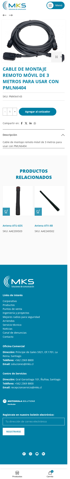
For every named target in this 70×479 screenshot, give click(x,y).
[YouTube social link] (37, 453)
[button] (6, 212)
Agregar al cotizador (37, 111)
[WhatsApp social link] (35, 123)
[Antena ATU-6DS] (18, 201)
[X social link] (26, 123)
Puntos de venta (12, 309)
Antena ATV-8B (44, 225)
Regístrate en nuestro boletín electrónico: (28, 414)
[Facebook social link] (21, 123)
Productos (9, 305)
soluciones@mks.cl (22, 364)
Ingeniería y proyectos (16, 313)
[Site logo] (14, 5)
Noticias (7, 328)
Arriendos (9, 321)
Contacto (8, 336)
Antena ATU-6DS (13, 225)
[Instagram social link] (30, 453)
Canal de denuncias (15, 332)
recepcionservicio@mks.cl (26, 387)
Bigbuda (17, 468)
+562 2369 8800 (24, 360)
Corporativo (10, 301)
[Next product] (11, 15)
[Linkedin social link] (30, 123)
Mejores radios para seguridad (21, 317)
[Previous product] (4, 15)
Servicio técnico (12, 324)
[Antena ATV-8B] (50, 201)
